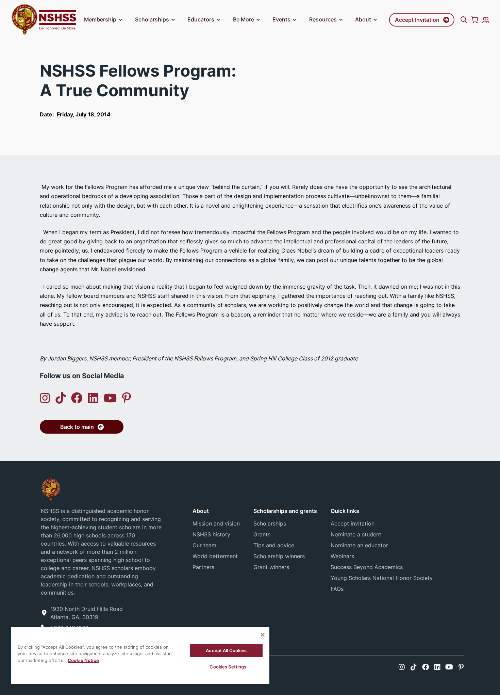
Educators (200, 19)
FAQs (337, 588)
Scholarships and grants (285, 510)
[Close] (263, 635)
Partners (203, 567)
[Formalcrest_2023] (51, 489)
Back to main (77, 426)
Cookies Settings (228, 666)
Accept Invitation (417, 19)
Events (281, 19)
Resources (323, 19)
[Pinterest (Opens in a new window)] (126, 398)
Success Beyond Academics (367, 567)
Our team (204, 545)
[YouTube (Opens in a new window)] (110, 398)
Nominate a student (356, 534)
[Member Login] (486, 20)
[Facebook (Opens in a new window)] (77, 398)
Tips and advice (273, 545)
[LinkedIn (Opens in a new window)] (93, 398)
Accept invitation (352, 523)
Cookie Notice (83, 660)
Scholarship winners (279, 556)
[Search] (464, 20)
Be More (243, 19)
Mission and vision (216, 523)
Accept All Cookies (226, 650)
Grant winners (271, 567)
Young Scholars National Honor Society (382, 578)
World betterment (215, 556)
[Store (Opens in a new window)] (475, 20)
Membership (100, 19)
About (363, 19)
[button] (120, 20)
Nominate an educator (359, 545)
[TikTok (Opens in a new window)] (60, 398)
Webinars (342, 556)
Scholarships (152, 19)
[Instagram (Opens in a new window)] (45, 398)
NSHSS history (211, 534)
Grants (261, 534)
